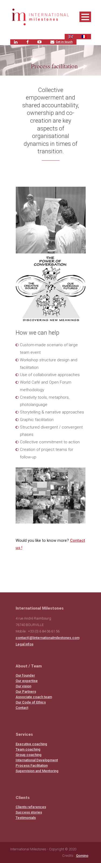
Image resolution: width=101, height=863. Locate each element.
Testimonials (26, 818)
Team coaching (28, 749)
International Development (37, 760)
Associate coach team (34, 697)
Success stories (29, 812)
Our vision (23, 686)
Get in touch (64, 42)
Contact (22, 708)
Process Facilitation (32, 765)
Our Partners (26, 691)
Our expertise (27, 681)
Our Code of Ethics (31, 702)
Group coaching (28, 755)
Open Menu (85, 17)
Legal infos (24, 644)
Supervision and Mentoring (37, 771)
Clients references (31, 807)
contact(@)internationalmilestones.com (47, 638)
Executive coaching (31, 744)
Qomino (82, 856)
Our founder (25, 675)
